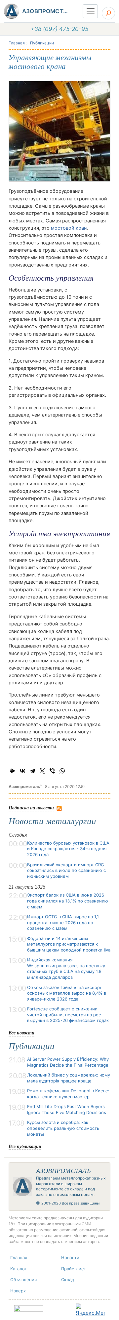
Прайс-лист (73, 1268)
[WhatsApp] (62, 771)
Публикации (42, 42)
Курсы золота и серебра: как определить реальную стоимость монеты (63, 1128)
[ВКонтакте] (22, 771)
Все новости (21, 1032)
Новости (70, 1257)
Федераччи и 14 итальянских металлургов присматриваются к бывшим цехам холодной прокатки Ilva (68, 944)
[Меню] (90, 11)
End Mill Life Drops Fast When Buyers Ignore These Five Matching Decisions (66, 1109)
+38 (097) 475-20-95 (59, 29)
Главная (17, 42)
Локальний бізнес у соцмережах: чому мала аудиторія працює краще (68, 1077)
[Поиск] (108, 13)
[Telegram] (32, 771)
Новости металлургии (52, 821)
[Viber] (52, 771)
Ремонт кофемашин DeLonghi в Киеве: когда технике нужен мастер (68, 1093)
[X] (42, 771)
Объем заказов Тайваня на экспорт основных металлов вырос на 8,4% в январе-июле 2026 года (66, 993)
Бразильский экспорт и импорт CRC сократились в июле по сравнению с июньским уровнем (66, 870)
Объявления (23, 1279)
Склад (67, 1279)
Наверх (18, 1290)
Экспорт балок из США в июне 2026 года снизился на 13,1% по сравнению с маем (67, 900)
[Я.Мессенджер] (13, 771)
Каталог (18, 1268)
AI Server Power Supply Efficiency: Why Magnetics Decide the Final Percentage (68, 1062)
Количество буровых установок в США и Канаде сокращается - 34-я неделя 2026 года (68, 848)
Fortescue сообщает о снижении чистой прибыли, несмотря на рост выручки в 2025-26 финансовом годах (68, 1014)
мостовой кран (69, 228)
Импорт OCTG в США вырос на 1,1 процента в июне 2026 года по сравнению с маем (63, 922)
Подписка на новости (31, 807)
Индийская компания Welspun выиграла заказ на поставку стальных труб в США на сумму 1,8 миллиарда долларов (66, 968)
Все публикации (25, 1146)
